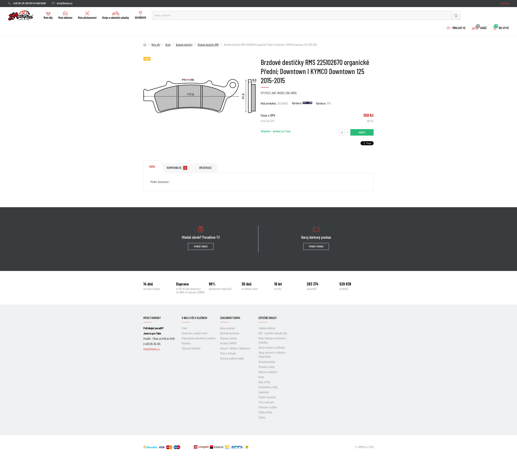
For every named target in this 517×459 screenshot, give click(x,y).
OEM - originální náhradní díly (272, 333)
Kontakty (186, 343)
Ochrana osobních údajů (232, 358)
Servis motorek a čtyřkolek (271, 347)
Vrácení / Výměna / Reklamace (235, 348)
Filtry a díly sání (266, 402)
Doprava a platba (228, 338)
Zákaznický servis (230, 318)
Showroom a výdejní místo (194, 333)
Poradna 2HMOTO (228, 343)
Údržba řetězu (265, 412)
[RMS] (307, 103)
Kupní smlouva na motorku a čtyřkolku (272, 340)
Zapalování (263, 392)
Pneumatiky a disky (267, 387)
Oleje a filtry (264, 382)
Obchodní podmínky (229, 333)
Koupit (362, 132)
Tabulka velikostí (266, 328)
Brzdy (261, 377)
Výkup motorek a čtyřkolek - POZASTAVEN (272, 355)
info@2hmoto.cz (65, 3)
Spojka (261, 417)
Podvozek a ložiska (267, 407)
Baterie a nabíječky (267, 372)
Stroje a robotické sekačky (115, 17)
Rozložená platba (266, 362)
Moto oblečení (65, 17)
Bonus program (227, 328)
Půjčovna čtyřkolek (191, 348)
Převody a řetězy (266, 367)
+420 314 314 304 (21, 3)
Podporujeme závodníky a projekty (198, 338)
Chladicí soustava (267, 397)
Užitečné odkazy (267, 318)
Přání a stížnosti (228, 353)
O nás (184, 328)
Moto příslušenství (87, 17)
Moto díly (48, 17)
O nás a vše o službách (194, 318)
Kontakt (504, 3)
